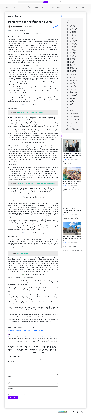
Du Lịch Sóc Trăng (70, 107)
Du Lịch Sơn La (69, 109)
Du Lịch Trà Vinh (70, 120)
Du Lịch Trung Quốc (70, 122)
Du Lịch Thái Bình (70, 112)
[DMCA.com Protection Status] (62, 412)
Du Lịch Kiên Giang (70, 74)
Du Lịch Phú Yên (70, 97)
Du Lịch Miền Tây (70, 86)
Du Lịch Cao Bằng (70, 44)
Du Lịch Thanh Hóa (70, 114)
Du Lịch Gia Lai (69, 61)
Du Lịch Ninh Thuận (70, 94)
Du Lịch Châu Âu (70, 47)
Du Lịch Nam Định (70, 89)
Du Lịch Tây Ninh (70, 110)
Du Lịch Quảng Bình (70, 98)
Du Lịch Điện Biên (70, 56)
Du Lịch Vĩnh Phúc (70, 126)
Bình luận (11, 361)
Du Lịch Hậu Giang (70, 70)
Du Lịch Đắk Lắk (69, 53)
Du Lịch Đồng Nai (70, 58)
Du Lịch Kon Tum (70, 76)
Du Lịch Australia (70, 25)
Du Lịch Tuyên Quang (71, 123)
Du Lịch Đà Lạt (69, 50)
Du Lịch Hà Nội (69, 65)
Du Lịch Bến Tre (69, 34)
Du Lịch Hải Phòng (70, 68)
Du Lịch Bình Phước (70, 38)
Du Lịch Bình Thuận (70, 40)
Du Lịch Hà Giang (70, 62)
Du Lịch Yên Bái (69, 128)
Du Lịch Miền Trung (70, 88)
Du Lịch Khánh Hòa (70, 73)
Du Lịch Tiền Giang (70, 117)
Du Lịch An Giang (70, 23)
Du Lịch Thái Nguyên (71, 113)
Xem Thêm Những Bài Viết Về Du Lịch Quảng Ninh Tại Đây (25, 331)
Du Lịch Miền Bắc (70, 85)
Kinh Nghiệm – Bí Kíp (71, 129)
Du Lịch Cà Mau (69, 41)
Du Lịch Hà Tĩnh (69, 67)
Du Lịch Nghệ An (70, 91)
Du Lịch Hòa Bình (70, 71)
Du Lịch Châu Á (69, 46)
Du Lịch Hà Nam (69, 64)
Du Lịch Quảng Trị (70, 104)
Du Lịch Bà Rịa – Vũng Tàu (72, 26)
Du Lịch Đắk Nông (70, 55)
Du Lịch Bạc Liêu (70, 31)
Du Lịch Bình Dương (70, 37)
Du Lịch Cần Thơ (70, 43)
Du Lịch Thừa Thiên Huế (71, 116)
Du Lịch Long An (69, 83)
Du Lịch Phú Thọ (70, 95)
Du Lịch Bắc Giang (70, 28)
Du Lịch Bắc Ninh (70, 32)
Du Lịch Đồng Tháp (70, 59)
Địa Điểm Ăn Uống (70, 20)
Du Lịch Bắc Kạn (69, 29)
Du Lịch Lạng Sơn (70, 80)
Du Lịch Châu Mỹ (70, 49)
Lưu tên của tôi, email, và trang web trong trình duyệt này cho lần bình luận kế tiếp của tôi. (31, 394)
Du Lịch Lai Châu (70, 77)
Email (10, 382)
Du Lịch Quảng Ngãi (70, 101)
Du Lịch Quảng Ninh (70, 103)
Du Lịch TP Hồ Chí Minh (71, 119)
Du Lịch (67, 22)
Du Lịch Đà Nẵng (70, 52)
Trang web (10, 388)
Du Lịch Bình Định (70, 35)
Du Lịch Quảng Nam (70, 100)
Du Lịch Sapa (69, 106)
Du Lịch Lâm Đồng (70, 79)
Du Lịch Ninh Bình (70, 92)
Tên (9, 376)
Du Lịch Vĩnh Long (70, 125)
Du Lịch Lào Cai (69, 82)
